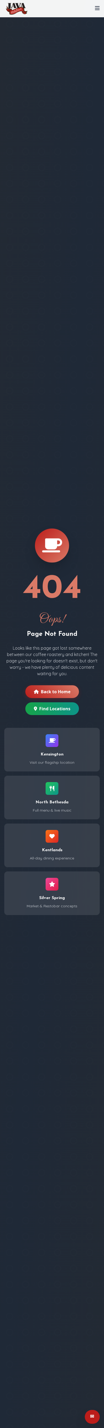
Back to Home (55, 692)
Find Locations (54, 709)
